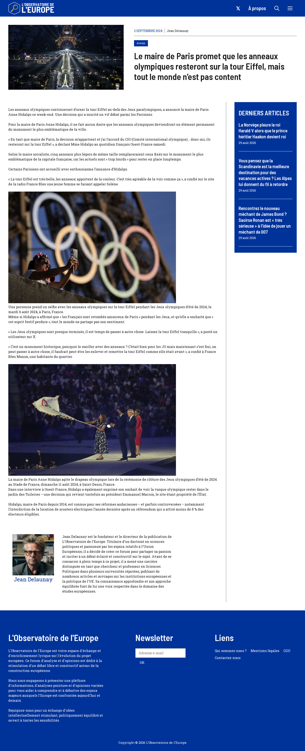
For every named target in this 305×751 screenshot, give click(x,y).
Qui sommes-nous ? (230, 650)
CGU (286, 650)
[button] (276, 8)
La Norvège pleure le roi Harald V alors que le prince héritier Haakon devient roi (263, 130)
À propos (257, 8)
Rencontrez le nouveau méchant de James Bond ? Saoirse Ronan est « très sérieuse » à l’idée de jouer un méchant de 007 (265, 219)
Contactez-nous (227, 658)
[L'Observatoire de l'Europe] (31, 8)
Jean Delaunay (177, 31)
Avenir (141, 43)
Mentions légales (265, 650)
